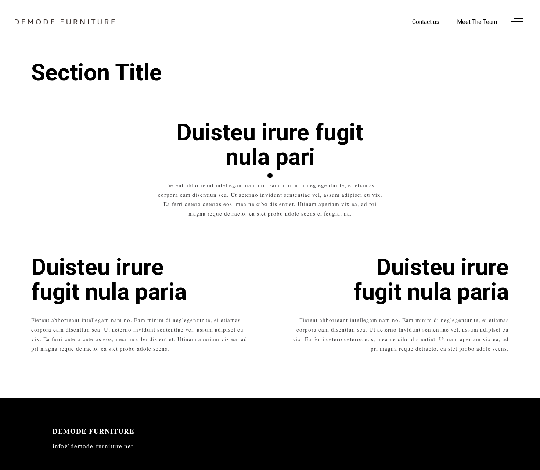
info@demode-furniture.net (93, 446)
